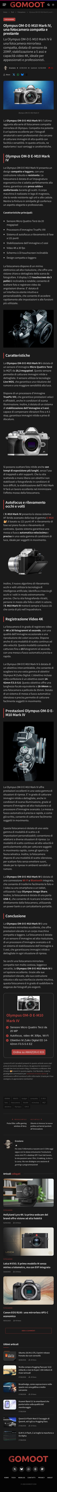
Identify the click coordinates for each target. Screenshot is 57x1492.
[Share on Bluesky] (22, 75)
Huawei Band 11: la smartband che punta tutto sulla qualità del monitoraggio (34, 1404)
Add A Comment (28, 1331)
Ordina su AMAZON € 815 (28, 1052)
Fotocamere (9, 19)
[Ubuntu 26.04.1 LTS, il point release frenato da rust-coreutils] (9, 1356)
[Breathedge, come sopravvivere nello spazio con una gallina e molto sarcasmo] (9, 1387)
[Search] (48, 5)
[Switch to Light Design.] (52, 5)
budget (24, 1098)
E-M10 (43, 1098)
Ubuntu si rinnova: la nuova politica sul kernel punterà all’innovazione (41, 1126)
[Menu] (4, 5)
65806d (7, 1098)
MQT (44, 1102)
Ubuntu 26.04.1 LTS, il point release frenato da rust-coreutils (34, 1354)
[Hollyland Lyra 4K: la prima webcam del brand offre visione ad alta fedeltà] (28, 1193)
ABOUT (50, 1478)
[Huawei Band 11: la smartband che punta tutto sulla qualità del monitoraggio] (9, 1405)
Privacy (41, 1478)
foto (6, 1102)
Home (6, 1478)
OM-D (27, 1107)
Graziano (12, 68)
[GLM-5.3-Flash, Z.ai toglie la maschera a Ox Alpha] (9, 1436)
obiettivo (8, 1107)
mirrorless (35, 1102)
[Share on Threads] (26, 75)
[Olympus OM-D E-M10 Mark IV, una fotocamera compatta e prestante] (28, 109)
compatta (34, 1098)
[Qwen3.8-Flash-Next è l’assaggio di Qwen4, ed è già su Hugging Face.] (9, 1422)
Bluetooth (36, 880)
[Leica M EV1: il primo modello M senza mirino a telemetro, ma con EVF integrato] (28, 1241)
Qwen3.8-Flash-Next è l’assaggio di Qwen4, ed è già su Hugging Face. (34, 1420)
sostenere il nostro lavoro (37, 1073)
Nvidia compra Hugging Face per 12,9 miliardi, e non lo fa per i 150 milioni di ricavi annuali (35, 1370)
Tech (13, 1478)
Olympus (18, 1107)
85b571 (15, 1098)
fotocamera (15, 1102)
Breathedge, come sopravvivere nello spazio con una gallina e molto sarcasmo (35, 1387)
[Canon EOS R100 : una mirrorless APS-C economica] (28, 1290)
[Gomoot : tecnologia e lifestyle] (27, 4)
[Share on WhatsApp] (18, 75)
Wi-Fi (25, 880)
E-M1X (50, 517)
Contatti (32, 1478)
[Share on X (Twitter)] (14, 75)
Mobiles (21, 1478)
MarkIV (25, 1102)
